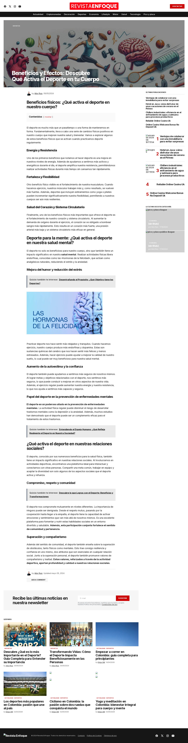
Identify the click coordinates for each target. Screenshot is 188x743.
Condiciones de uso (109, 604)
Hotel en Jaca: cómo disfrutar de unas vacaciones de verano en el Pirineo (162, 106)
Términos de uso (110, 736)
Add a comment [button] (38, 580)
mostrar (48, 117)
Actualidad (101, 648)
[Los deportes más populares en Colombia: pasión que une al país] (25, 684)
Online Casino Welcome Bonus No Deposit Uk (162, 126)
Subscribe (122, 598)
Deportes (16, 26)
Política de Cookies (94, 736)
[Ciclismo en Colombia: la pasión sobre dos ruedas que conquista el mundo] (71, 684)
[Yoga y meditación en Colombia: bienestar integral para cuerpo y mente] (117, 684)
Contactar (177, 6)
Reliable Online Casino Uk (158, 121)
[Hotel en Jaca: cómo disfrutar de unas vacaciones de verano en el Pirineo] (150, 153)
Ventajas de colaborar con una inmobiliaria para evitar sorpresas (162, 99)
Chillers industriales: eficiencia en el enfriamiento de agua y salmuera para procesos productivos (163, 114)
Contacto (81, 736)
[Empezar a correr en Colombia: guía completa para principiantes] (117, 634)
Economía (153, 220)
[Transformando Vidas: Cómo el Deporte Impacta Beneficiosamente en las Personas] (71, 634)
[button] (166, 6)
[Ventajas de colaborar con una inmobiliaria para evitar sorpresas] (150, 139)
